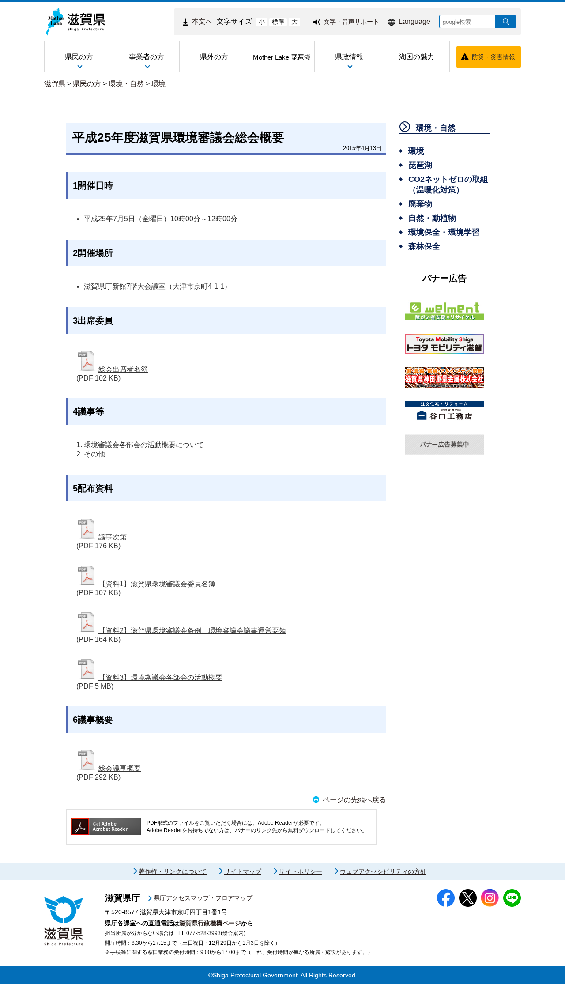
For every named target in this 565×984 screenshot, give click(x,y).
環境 (158, 83)
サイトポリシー (300, 871)
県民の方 (87, 83)
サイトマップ (242, 871)
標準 (278, 21)
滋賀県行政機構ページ (210, 923)
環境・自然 (126, 83)
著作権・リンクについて (173, 871)
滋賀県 (54, 83)
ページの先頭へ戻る (354, 799)
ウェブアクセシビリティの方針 (383, 871)
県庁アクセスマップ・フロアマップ (203, 897)
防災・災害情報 (493, 56)
